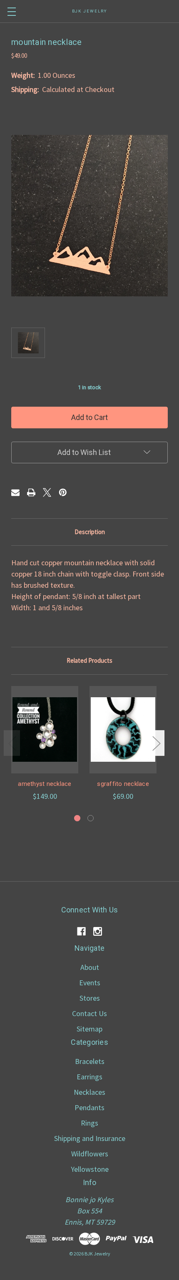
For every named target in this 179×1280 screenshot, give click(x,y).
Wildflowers (89, 1153)
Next (156, 743)
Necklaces (89, 1092)
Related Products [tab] (89, 660)
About (89, 967)
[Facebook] (81, 931)
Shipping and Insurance (89, 1138)
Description (90, 532)
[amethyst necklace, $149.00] (44, 729)
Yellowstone (90, 1169)
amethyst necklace (44, 784)
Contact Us (89, 1013)
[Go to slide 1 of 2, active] (77, 818)
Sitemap (89, 1029)
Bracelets (89, 1061)
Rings (89, 1123)
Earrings (89, 1076)
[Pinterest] (63, 492)
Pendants (89, 1107)
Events (89, 982)
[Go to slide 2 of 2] (90, 818)
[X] (47, 492)
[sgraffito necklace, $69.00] (123, 729)
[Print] (31, 492)
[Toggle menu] (11, 11)
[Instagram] (97, 931)
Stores (90, 998)
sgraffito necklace (123, 784)
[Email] (15, 492)
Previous (12, 743)
